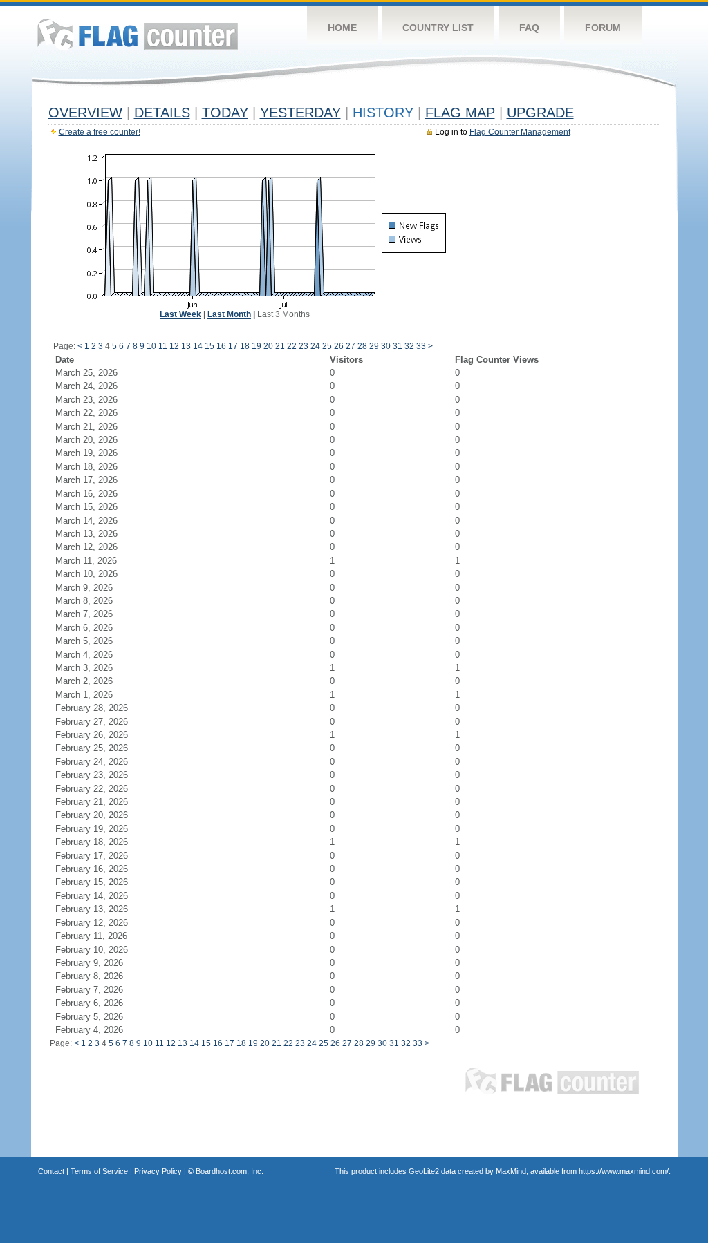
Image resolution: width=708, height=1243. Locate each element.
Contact (51, 1171)
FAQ (529, 27)
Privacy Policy (158, 1171)
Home (342, 27)
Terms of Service (99, 1171)
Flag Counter (137, 34)
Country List (438, 27)
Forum (603, 27)
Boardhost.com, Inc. (229, 1171)
